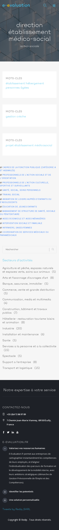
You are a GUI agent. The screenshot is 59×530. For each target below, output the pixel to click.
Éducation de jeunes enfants (19, 207)
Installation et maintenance (23, 334)
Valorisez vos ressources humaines (27, 448)
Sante (9, 340)
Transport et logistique (21, 368)
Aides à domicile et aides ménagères (23, 219)
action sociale (29, 46)
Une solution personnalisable (24, 500)
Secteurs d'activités (17, 260)
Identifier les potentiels (21, 491)
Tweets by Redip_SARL (16, 509)
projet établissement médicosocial (29, 145)
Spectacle (12, 356)
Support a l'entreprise (19, 362)
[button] (54, 6)
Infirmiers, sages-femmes (17, 228)
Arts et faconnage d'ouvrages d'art (28, 278)
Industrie (12, 328)
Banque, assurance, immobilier (25, 284)
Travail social (11, 194)
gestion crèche (16, 116)
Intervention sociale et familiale (22, 223)
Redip (24, 519)
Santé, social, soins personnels (21, 190)
